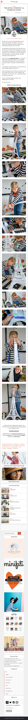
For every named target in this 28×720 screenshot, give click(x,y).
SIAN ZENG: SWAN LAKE (15, 520)
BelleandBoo (16, 444)
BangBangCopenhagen (7, 444)
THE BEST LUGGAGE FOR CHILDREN (15, 508)
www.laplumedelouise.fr (16, 85)
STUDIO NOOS (13, 514)
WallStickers (15, 448)
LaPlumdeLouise (6, 447)
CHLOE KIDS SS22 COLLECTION (11, 658)
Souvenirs (5, 448)
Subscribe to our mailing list (13, 705)
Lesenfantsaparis (14, 447)
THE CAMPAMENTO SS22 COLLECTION (12, 660)
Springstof (23, 435)
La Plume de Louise (14, 58)
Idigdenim (17, 445)
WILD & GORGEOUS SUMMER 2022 (11, 666)
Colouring (22, 444)
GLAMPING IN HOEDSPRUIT (10, 661)
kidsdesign (22, 445)
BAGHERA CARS (13, 495)
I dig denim (8, 435)
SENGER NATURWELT (14, 501)
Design (14, 6)
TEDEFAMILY (12, 489)
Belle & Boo (17, 436)
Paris (20, 447)
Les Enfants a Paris (21, 12)
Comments (12, 13)
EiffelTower (9, 445)
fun (13, 445)
